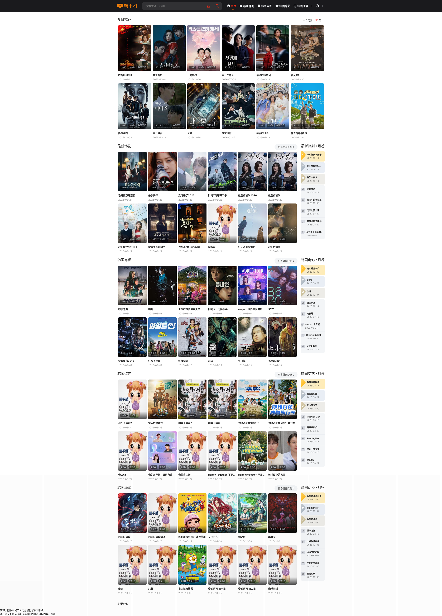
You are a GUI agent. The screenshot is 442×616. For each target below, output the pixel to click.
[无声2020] (282, 337)
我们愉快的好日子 (128, 246)
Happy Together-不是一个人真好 (222, 474)
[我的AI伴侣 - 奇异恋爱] (162, 451)
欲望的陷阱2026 (247, 195)
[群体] (222, 337)
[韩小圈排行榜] (210, 6)
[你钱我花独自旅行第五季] (282, 399)
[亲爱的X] (169, 48)
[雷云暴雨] (169, 106)
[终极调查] (192, 337)
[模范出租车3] (134, 48)
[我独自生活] (192, 451)
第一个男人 (228, 75)
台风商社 (296, 75)
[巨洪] (203, 106)
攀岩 (120, 588)
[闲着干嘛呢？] (192, 399)
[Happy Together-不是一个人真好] (222, 451)
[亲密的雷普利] (272, 48)
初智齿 (211, 246)
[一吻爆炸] (203, 48)
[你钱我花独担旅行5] (252, 399)
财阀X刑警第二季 (217, 195)
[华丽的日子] (272, 106)
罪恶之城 (123, 309)
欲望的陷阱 (274, 195)
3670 (271, 309)
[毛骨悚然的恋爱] (132, 171)
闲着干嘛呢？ (185, 422)
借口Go (122, 474)
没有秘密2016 (126, 360)
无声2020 (274, 360)
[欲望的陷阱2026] (252, 171)
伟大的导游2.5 (299, 133)
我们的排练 (274, 246)
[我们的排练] (282, 223)
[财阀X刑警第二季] (222, 171)
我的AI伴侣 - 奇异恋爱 (160, 474)
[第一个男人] (238, 48)
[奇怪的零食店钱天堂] (192, 285)
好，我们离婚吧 (246, 246)
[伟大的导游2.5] (307, 106)
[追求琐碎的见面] (282, 451)
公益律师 (227, 133)
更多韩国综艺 (285, 374)
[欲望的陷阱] (282, 171)
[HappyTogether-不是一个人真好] (252, 451)
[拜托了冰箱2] (132, 399)
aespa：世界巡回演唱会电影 (252, 309)
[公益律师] (238, 106)
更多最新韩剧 (285, 146)
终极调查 (183, 360)
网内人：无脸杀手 (218, 309)
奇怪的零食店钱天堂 (189, 309)
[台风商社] (307, 48)
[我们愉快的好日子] (132, 223)
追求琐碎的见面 (276, 474)
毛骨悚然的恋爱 (126, 195)
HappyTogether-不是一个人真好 (252, 474)
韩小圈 (130, 6)
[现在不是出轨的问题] (192, 223)
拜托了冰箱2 (125, 422)
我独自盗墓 (124, 536)
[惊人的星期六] (162, 399)
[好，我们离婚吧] (252, 223)
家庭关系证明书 (156, 246)
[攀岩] (132, 565)
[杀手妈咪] (162, 171)
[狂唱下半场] (162, 337)
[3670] (282, 285)
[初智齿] (222, 223)
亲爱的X (157, 75)
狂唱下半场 (154, 360)
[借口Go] (132, 451)
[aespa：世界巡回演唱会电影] (252, 285)
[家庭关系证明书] (162, 223)
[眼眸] (162, 285)
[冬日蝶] (252, 337)
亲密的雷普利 (263, 75)
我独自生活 (184, 474)
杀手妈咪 (153, 195)
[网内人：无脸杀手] (222, 285)
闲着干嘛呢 (214, 422)
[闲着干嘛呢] (222, 399)
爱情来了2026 (186, 195)
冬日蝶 (242, 360)
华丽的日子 (262, 133)
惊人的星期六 (155, 422)
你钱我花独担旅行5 (248, 422)
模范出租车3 (125, 75)
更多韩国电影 (285, 260)
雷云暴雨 (157, 133)
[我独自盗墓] (132, 513)
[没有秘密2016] (132, 337)
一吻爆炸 (192, 75)
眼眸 (150, 309)
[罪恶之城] (132, 285)
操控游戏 (123, 133)
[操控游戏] (134, 106)
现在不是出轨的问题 (189, 246)
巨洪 (189, 133)
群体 (210, 360)
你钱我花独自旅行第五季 (281, 422)
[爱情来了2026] (192, 171)
